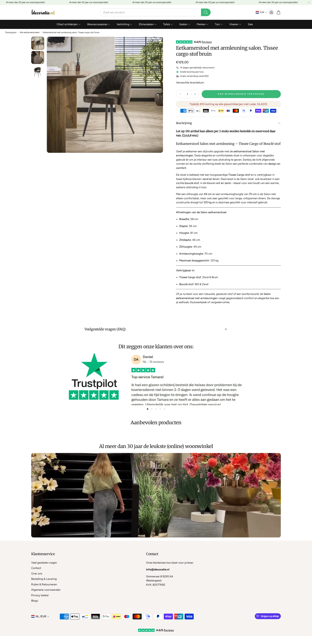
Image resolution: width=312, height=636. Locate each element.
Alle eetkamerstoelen (29, 32)
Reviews (207, 42)
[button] (155, 12)
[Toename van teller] (195, 94)
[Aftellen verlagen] (180, 94)
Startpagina (10, 32)
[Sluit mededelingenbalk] (308, 2)
